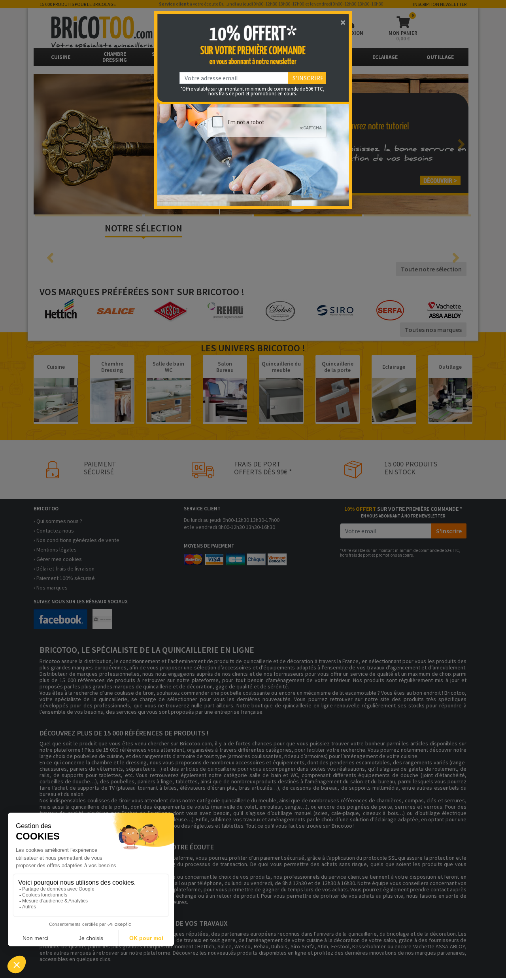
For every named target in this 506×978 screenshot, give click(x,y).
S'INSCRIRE (308, 78)
